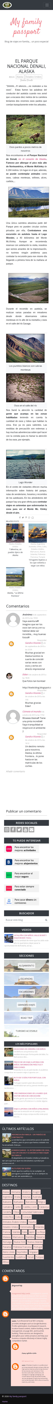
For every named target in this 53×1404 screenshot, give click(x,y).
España (32, 1221)
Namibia (30, 1237)
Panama (7, 1246)
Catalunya (44, 1206)
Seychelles (22, 1252)
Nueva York (19, 1241)
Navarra (40, 1237)
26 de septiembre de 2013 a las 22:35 (35, 646)
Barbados (19, 1201)
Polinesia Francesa (22, 1246)
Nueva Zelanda (34, 1241)
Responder (42, 640)
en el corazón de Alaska (32, 159)
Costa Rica (8, 1216)
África (5, 1261)
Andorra (27, 1191)
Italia (24, 1232)
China (16, 1211)
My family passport (26, 27)
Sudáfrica (20, 1257)
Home (5, 1401)
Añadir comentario (15, 771)
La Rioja (41, 1232)
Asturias (26, 1196)
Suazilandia (8, 1257)
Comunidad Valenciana (32, 1211)
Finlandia (39, 1226)
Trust (32, 1361)
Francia (6, 1232)
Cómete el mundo (31, 711)
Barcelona (31, 1201)
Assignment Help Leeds (21, 1293)
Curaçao (27, 1216)
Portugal (38, 1246)
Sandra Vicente (33, 642)
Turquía (39, 1257)
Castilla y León (30, 1206)
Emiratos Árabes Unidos (14, 1221)
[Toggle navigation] (47, 5)
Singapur (33, 1252)
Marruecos (18, 1237)
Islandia (16, 1232)
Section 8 (27, 1361)
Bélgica (41, 1201)
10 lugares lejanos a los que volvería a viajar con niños (38, 562)
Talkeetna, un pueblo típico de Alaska (15, 552)
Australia (37, 1196)
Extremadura (26, 1226)
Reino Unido (9, 1252)
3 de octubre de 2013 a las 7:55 (35, 696)
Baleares (7, 1201)
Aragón (36, 1191)
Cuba (18, 1216)
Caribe (18, 1206)
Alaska (20, 76)
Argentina (7, 1196)
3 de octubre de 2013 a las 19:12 (35, 739)
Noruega (7, 1241)
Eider (25, 674)
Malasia (6, 1237)
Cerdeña (7, 1211)
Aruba (17, 1196)
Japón (32, 1232)
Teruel (30, 1257)
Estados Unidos (33, 76)
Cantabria (7, 1206)
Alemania (15, 1191)
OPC (23, 1361)
